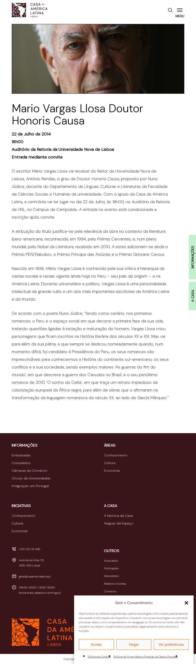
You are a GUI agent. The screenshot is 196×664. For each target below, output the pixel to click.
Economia (112, 470)
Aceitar (96, 644)
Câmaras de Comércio (29, 470)
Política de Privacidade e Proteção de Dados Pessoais (145, 656)
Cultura (109, 463)
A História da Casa (118, 515)
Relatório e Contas (115, 584)
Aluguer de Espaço (118, 523)
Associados (111, 561)
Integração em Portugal (30, 486)
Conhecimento (115, 455)
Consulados (21, 463)
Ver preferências (171, 644)
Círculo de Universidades (31, 478)
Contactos (110, 591)
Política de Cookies (99, 656)
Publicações (111, 568)
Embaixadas (21, 455)
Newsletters (111, 576)
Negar (134, 644)
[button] (186, 602)
